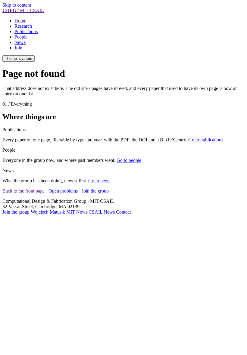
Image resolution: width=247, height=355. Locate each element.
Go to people (129, 160)
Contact (123, 212)
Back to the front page (23, 190)
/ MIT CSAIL (23, 10)
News (20, 42)
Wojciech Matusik (48, 212)
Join (18, 47)
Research (23, 26)
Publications (26, 31)
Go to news (99, 180)
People (20, 36)
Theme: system (18, 58)
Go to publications (205, 139)
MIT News (76, 212)
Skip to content (16, 5)
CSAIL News (102, 212)
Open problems (63, 190)
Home (20, 20)
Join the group (95, 190)
